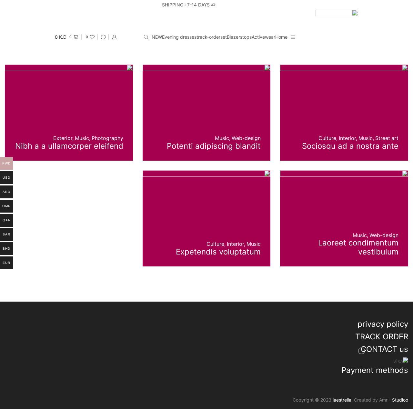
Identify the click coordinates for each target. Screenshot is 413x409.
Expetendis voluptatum (218, 251)
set (223, 37)
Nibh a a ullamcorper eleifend (69, 146)
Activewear (263, 37)
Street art (386, 138)
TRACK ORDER (381, 336)
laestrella (342, 400)
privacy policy (383, 324)
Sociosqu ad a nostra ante (350, 146)
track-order (208, 37)
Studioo (400, 400)
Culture (327, 138)
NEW (157, 37)
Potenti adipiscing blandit (214, 146)
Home (281, 37)
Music (365, 138)
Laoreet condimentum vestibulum (358, 247)
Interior (347, 138)
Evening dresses (179, 37)
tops (247, 37)
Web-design (246, 138)
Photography (107, 138)
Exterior (62, 138)
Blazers (234, 37)
